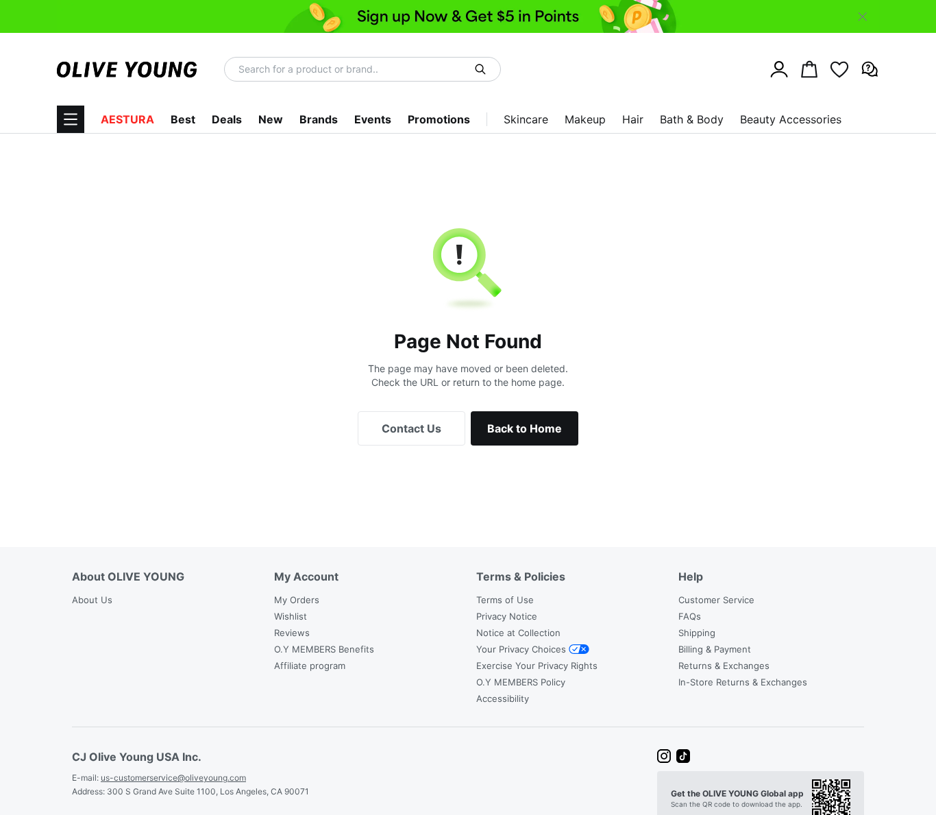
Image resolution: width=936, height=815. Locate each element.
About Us (92, 599)
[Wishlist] (839, 69)
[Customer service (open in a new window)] (869, 69)
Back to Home (524, 428)
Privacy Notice (506, 616)
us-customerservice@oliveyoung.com (173, 778)
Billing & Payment (714, 649)
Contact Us (411, 428)
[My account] (779, 69)
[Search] (480, 69)
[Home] (127, 69)
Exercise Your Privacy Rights (537, 665)
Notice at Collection (518, 632)
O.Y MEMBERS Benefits (324, 649)
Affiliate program (309, 665)
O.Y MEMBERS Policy (520, 682)
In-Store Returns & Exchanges (742, 682)
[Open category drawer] (70, 119)
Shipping (696, 632)
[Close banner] (862, 16)
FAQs (689, 616)
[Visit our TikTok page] (683, 756)
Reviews (292, 632)
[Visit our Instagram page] (664, 756)
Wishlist (290, 616)
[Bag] (809, 69)
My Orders (296, 599)
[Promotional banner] (468, 16)
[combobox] (353, 69)
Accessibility (502, 698)
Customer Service (716, 599)
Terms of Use (505, 599)
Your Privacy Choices (521, 649)
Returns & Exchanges (723, 665)
